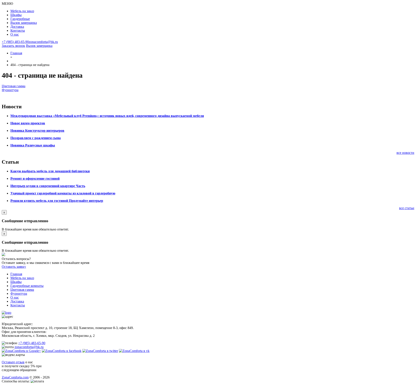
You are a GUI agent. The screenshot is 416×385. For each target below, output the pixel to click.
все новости (405, 153)
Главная (16, 274)
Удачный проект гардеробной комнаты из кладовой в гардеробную (62, 193)
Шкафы (16, 15)
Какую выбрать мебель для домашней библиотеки (50, 171)
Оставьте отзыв (13, 362)
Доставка (17, 26)
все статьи (406, 208)
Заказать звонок (13, 46)
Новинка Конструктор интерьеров (37, 130)
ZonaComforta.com (15, 377)
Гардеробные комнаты (27, 286)
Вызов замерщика (23, 23)
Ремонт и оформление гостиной (35, 178)
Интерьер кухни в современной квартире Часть (47, 186)
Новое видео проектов (27, 123)
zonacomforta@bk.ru (43, 42)
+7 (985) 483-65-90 (15, 42)
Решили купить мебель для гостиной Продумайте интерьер (56, 200)
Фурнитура (10, 90)
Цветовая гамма (13, 86)
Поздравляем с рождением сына (35, 138)
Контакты (17, 30)
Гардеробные (20, 19)
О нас (14, 34)
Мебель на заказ (22, 11)
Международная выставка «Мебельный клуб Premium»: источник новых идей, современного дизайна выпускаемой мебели (107, 116)
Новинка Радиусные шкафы (32, 145)
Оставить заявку (14, 266)
